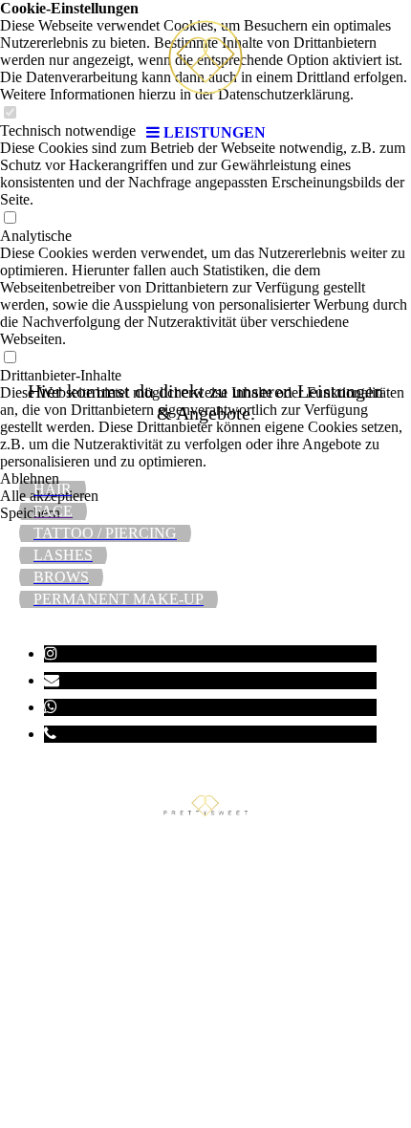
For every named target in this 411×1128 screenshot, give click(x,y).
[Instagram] (50, 653)
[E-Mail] (51, 680)
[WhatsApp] (50, 707)
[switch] (9, 218)
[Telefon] (50, 734)
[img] (205, 57)
